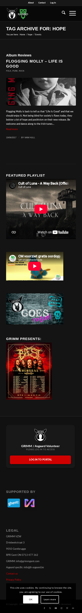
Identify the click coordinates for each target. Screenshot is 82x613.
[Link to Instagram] (61, 608)
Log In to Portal (40, 460)
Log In (53, 3)
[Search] (61, 13)
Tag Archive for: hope (36, 28)
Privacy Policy (13, 580)
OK (31, 599)
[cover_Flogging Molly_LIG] (41, 92)
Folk (8, 71)
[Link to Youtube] (56, 608)
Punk (15, 71)
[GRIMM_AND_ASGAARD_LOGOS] (34, 13)
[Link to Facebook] (44, 608)
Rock (21, 71)
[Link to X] (50, 608)
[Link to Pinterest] (67, 608)
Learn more (50, 599)
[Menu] (70, 13)
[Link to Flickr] (73, 608)
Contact (42, 3)
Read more (12, 129)
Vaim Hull (29, 137)
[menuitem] (31, 3)
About (31, 3)
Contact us (12, 574)
